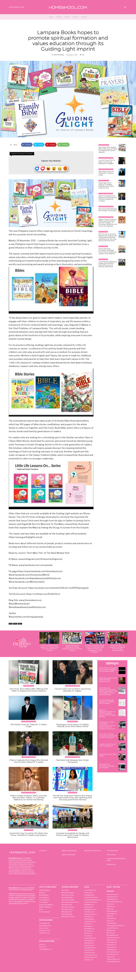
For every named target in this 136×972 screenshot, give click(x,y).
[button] (125, 7)
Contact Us (43, 850)
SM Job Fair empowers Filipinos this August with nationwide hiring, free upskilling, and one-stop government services (107, 237)
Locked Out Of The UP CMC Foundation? (107, 745)
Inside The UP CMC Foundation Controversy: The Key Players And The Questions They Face (107, 725)
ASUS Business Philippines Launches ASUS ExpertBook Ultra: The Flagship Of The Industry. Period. (108, 691)
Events (15, 623)
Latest (10, 623)
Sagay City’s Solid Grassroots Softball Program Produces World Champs (72, 647)
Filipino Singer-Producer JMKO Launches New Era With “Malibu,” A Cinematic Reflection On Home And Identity (107, 222)
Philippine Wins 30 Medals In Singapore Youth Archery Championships (117, 647)
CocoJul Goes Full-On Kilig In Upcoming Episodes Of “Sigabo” (106, 161)
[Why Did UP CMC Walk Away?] (122, 757)
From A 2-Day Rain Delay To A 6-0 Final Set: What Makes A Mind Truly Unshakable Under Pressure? (94, 648)
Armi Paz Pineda (59, 55)
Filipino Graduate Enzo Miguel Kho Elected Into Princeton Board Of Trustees (107, 198)
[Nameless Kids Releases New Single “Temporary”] (121, 209)
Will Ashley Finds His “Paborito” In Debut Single (106, 173)
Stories (20, 623)
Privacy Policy (111, 854)
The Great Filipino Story (106, 193)
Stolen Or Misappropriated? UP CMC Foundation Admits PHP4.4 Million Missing (107, 713)
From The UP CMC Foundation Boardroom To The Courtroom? (108, 735)
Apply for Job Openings (69, 850)
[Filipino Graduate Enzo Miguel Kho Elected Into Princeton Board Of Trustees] (121, 196)
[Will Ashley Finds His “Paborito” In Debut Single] (121, 172)
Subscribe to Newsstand (92, 850)
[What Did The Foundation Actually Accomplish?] (122, 767)
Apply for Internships (68, 854)
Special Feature (103, 231)
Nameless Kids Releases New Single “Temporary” (107, 209)
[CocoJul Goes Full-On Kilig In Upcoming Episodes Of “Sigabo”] (121, 160)
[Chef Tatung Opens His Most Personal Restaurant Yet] (122, 680)
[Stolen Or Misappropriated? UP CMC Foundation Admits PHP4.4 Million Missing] (122, 712)
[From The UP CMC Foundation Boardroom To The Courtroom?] (122, 736)
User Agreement (112, 850)
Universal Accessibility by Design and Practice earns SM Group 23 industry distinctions (107, 264)
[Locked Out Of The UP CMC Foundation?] (122, 746)
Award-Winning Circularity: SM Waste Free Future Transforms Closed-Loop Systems (107, 251)
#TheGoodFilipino (104, 145)
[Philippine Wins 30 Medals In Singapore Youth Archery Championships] (117, 638)
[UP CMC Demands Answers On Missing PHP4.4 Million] (122, 702)
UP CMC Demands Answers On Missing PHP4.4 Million (106, 701)
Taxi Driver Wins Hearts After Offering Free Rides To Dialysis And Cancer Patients (107, 149)
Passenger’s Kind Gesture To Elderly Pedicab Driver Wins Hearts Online (106, 185)
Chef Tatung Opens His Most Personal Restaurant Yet (108, 679)
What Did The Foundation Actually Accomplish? (106, 766)
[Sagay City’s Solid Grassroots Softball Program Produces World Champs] (72, 638)
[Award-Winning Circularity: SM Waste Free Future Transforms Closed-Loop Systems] (121, 249)
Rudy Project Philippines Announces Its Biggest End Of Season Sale (108, 669)
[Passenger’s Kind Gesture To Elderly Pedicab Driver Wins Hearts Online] (121, 183)
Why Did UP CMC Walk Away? (108, 755)
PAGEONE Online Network (106, 158)
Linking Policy (111, 864)
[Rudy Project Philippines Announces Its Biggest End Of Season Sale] (122, 670)
